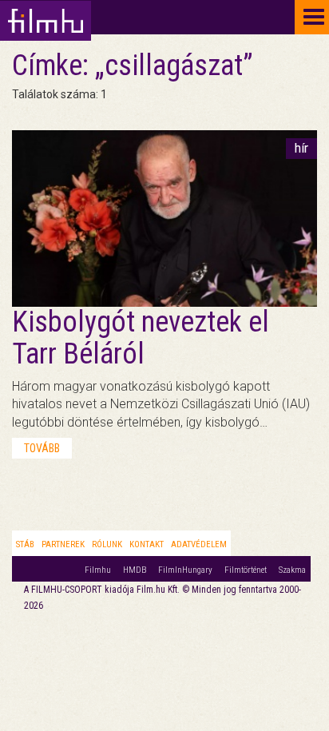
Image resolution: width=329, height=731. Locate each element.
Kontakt (146, 544)
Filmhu (98, 570)
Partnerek (63, 544)
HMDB (134, 570)
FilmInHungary (185, 570)
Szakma (292, 570)
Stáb (25, 544)
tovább (42, 448)
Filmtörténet (245, 570)
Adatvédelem (199, 544)
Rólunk (107, 544)
